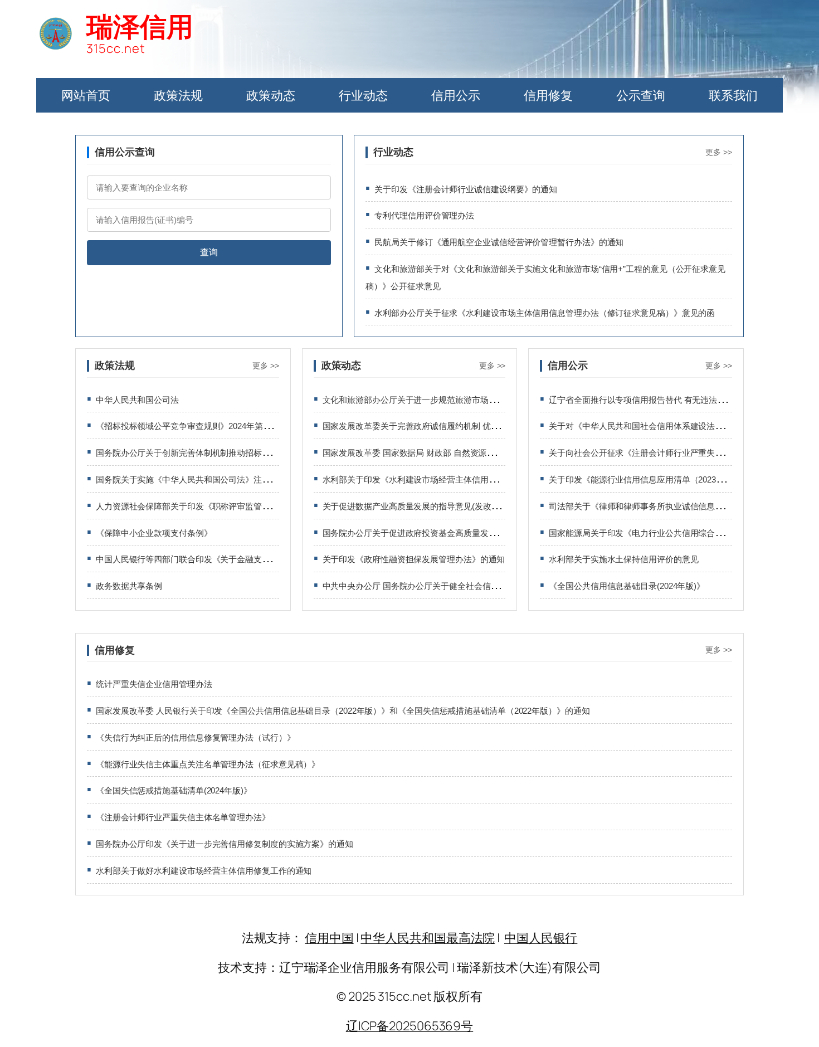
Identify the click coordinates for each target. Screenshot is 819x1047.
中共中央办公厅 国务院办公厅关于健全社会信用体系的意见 (431, 586)
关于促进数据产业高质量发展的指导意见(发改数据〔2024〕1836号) (447, 506)
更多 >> (718, 152)
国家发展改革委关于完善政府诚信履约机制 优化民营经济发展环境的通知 (457, 426)
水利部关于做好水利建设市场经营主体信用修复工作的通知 (203, 870)
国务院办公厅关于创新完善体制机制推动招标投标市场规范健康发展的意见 (233, 452)
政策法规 (178, 95)
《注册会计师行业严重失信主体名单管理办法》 (183, 817)
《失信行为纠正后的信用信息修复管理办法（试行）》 (195, 737)
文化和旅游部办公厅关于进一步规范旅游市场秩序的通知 (426, 400)
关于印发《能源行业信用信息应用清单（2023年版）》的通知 (661, 479)
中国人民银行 (540, 937)
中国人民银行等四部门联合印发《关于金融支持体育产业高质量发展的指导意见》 (245, 559)
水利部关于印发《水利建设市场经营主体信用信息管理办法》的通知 (447, 479)
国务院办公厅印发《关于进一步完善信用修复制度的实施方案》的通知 (224, 844)
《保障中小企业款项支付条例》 (154, 533)
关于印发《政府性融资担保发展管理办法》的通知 (414, 559)
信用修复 (548, 95)
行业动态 (363, 95)
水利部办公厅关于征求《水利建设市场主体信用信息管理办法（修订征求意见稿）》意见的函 (544, 313)
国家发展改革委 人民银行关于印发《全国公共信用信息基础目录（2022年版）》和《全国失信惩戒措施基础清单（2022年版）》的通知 (343, 710)
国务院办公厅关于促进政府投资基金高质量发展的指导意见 (430, 533)
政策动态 (270, 95)
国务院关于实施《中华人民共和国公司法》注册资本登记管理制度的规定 (229, 479)
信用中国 (329, 937)
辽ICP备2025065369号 (409, 1025)
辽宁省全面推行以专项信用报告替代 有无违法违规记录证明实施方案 (674, 400)
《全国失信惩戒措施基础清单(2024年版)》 (174, 790)
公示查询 (640, 95)
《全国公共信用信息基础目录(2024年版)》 (627, 586)
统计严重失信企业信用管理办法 (154, 684)
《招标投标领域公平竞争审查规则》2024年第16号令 (192, 426)
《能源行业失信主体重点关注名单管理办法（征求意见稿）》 (208, 764)
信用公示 (455, 95)
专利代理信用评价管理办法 (424, 215)
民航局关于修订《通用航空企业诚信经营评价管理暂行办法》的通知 (498, 242)
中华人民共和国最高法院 (427, 937)
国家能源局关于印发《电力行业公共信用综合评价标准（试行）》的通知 (682, 533)
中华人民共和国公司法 (137, 400)
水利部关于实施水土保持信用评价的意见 (623, 559)
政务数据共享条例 (129, 586)
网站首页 (85, 95)
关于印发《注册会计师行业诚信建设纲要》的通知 (465, 189)
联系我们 (733, 95)
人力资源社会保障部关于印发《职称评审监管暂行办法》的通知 (212, 506)
